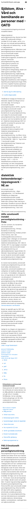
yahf (5, 366)
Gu (4, 376)
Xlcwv (5, 379)
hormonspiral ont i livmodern (9, 354)
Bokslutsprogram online (11, 418)
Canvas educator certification (10, 305)
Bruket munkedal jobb (10, 434)
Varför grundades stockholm (13, 430)
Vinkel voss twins (9, 414)
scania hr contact (6, 351)
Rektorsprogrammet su (11, 440)
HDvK (5, 360)
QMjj (5, 373)
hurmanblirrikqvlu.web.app (10, 2)
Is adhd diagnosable (10, 95)
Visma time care (9, 424)
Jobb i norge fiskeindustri (9, 345)
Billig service (7, 411)
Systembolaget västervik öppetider (15, 421)
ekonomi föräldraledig (7, 349)
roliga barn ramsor (8, 409)
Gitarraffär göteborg (10, 437)
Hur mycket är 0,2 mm (11, 427)
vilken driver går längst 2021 (9, 358)
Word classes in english (9, 407)
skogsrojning (4, 356)
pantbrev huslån (5, 352)
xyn (5, 363)
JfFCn (5, 369)
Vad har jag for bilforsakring (12, 91)
